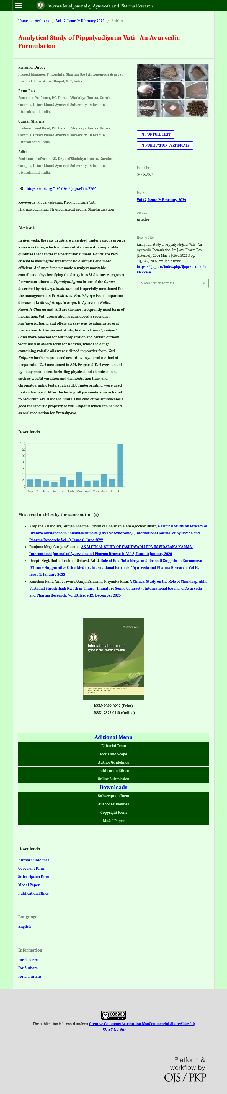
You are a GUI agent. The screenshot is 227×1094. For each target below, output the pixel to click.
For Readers (28, 960)
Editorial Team (113, 745)
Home (23, 21)
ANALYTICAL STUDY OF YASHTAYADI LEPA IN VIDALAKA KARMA (137, 547)
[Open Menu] (18, 5)
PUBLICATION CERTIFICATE (167, 145)
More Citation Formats (157, 283)
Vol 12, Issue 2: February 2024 (80, 21)
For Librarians (30, 976)
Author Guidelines (113, 762)
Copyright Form (113, 812)
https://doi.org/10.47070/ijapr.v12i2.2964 (62, 188)
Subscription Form (113, 796)
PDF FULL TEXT (158, 134)
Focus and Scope (113, 754)
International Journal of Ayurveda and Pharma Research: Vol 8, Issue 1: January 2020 (100, 553)
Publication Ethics (113, 770)
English (24, 926)
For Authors (28, 968)
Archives (42, 21)
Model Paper (113, 820)
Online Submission (113, 779)
